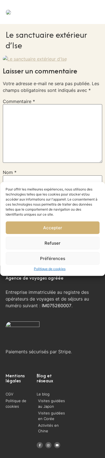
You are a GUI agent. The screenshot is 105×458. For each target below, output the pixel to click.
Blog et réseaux (45, 378)
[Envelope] (57, 445)
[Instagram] (48, 445)
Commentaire (19, 101)
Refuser (52, 243)
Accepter (52, 227)
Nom (10, 172)
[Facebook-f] (40, 445)
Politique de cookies (50, 269)
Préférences (52, 258)
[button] (85, 12)
